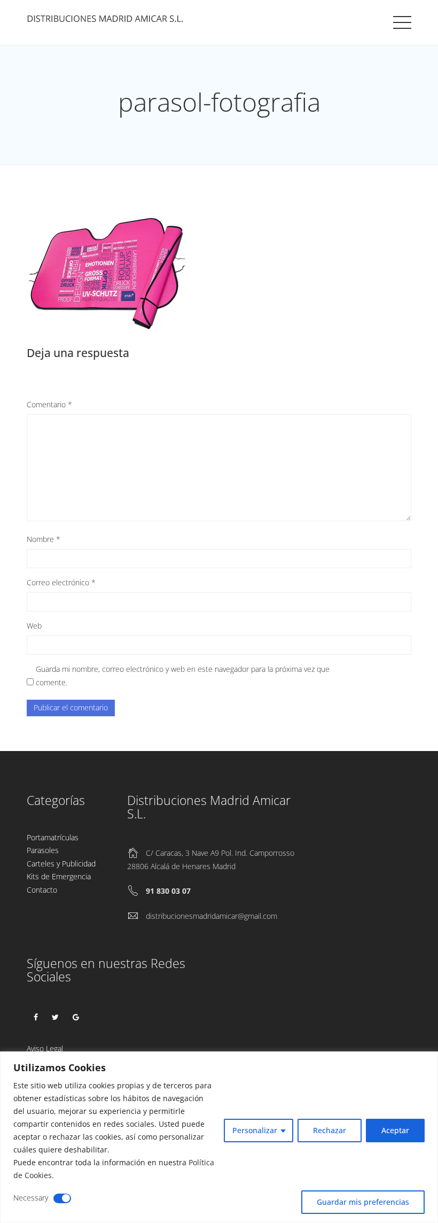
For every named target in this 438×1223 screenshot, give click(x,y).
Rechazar (329, 1130)
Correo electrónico (61, 582)
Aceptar (395, 1130)
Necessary (30, 1198)
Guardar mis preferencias (363, 1202)
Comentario (49, 404)
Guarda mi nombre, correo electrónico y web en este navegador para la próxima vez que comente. (183, 675)
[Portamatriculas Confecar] (107, 21)
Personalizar (254, 1130)
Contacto (42, 890)
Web (34, 626)
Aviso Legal (45, 1048)
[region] (219, 1137)
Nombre (43, 539)
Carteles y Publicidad (61, 863)
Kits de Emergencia (59, 876)
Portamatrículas (53, 837)
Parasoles (43, 850)
